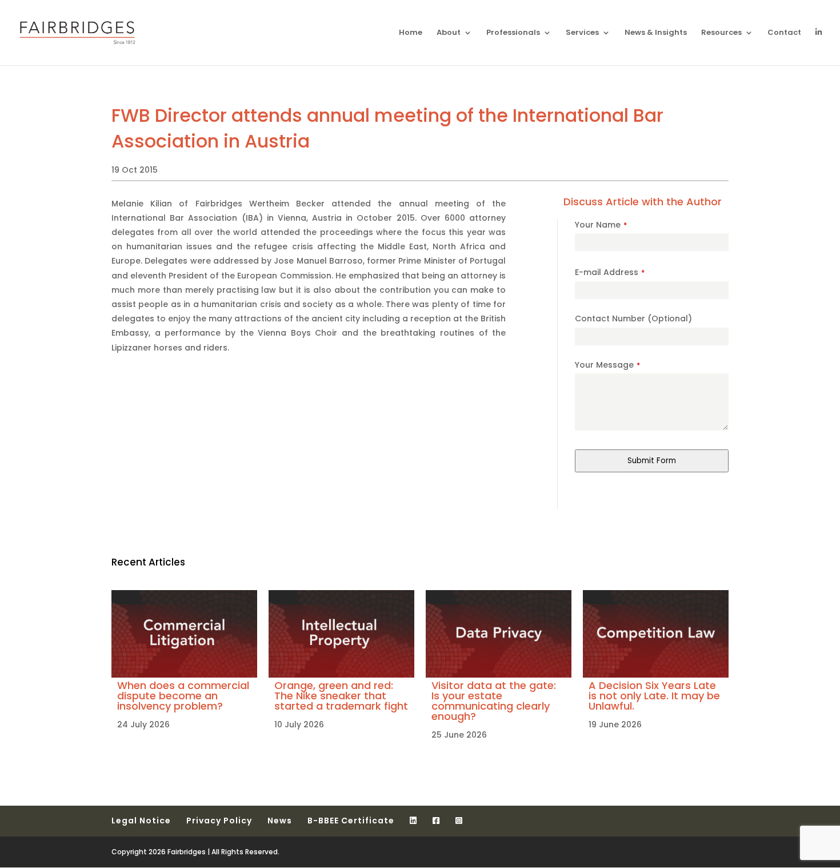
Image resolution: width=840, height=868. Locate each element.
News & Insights (656, 33)
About (449, 33)
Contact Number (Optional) (633, 318)
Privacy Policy (219, 820)
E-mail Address (610, 272)
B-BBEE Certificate (350, 820)
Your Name (601, 224)
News (279, 820)
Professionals (513, 33)
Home (410, 33)
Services (582, 33)
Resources (721, 33)
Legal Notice (141, 820)
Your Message (607, 365)
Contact (784, 33)
